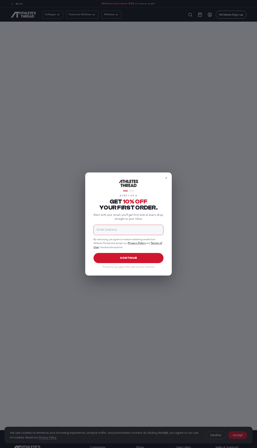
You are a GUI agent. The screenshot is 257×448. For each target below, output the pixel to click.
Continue (128, 258)
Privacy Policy (137, 243)
